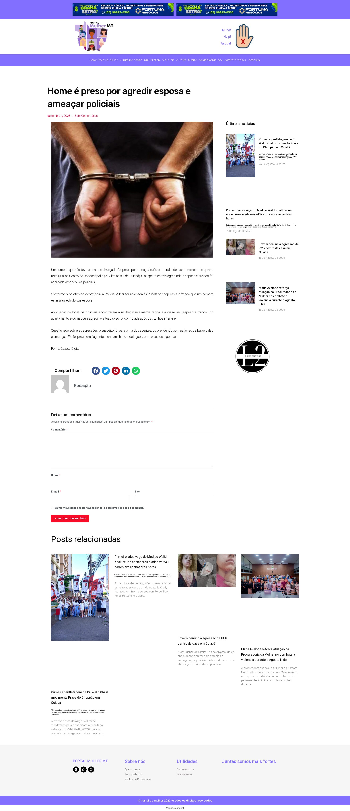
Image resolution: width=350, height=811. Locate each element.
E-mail (56, 491)
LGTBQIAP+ (254, 60)
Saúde (114, 60)
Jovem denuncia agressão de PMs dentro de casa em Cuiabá (279, 248)
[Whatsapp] (84, 769)
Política (103, 60)
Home (93, 60)
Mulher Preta (152, 60)
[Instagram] (91, 769)
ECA (220, 60)
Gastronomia (207, 60)
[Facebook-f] (76, 769)
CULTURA (181, 60)
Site (137, 491)
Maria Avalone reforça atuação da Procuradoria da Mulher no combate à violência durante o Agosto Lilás (277, 296)
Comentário (59, 429)
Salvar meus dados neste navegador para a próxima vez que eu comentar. (99, 507)
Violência (168, 60)
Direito (192, 60)
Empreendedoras (235, 60)
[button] (96, 371)
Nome (56, 475)
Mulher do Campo (131, 60)
